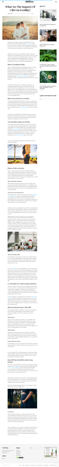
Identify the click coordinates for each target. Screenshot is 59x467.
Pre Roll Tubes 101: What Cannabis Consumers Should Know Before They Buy (48, 66)
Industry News (33, 465)
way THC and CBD (24, 107)
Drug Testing (27, 465)
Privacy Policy (18, 455)
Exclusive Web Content (44, 22)
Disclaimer (18, 454)
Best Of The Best (43, 84)
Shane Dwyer (10, 13)
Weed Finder (18, 452)
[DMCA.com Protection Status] (19, 457)
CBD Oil (23, 465)
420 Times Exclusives (39, 465)
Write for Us (18, 451)
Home (20, 465)
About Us (18, 450)
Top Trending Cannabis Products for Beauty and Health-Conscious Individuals (48, 87)
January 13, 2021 (17, 13)
